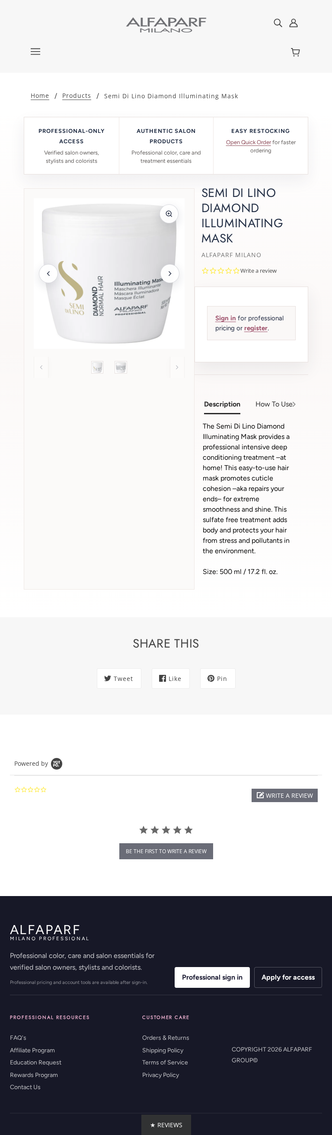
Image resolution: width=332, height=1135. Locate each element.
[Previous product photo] (48, 273)
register (256, 328)
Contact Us (25, 1087)
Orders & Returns (165, 1037)
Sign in (225, 318)
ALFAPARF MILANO (231, 255)
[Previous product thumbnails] (41, 367)
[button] (285, 795)
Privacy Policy (160, 1075)
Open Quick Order (248, 142)
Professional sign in (212, 977)
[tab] (225, 405)
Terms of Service (165, 1062)
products (76, 96)
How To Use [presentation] (274, 404)
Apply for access (288, 977)
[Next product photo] (169, 273)
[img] (278, 22)
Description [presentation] (222, 404)
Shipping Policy (162, 1050)
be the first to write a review (166, 851)
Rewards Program (34, 1075)
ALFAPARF (50, 932)
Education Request (35, 1062)
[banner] (166, 24)
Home (40, 96)
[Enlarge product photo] (169, 213)
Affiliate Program (32, 1050)
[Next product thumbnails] (177, 367)
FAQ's (18, 1037)
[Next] (294, 405)
